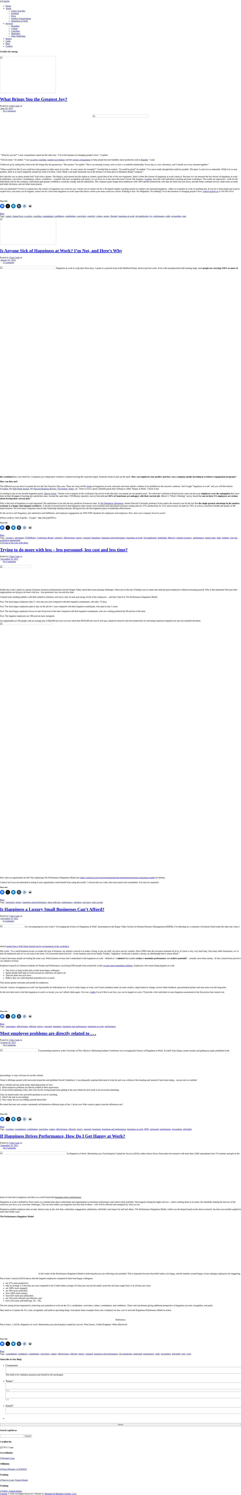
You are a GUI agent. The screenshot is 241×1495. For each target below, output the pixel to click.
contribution (70, 216)
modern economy (184, 538)
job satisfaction (142, 216)
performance (159, 216)
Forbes (5, 489)
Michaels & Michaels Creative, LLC (61, 1493)
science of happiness (82, 160)
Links (8, 41)
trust (184, 216)
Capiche (148, 179)
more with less (54, 902)
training (225, 538)
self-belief (187, 1129)
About (8, 8)
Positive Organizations (21, 18)
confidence (59, 216)
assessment (10, 1026)
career (8, 216)
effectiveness (69, 538)
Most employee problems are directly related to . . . (48, 1033)
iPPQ (146, 1129)
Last (7, 1399)
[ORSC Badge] (11, 1491)
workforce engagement (10, 540)
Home (8, 6)
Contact (9, 46)
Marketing (15, 33)
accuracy (10, 538)
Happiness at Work (19, 21)
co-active (28, 216)
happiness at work (126, 216)
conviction (81, 216)
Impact (9, 38)
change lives (17, 216)
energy (106, 216)
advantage (19, 538)
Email (10, 1405)
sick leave (86, 902)
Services (9, 23)
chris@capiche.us (210, 191)
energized (10, 902)
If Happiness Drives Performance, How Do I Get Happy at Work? (62, 1136)
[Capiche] (4, 1)
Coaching (15, 31)
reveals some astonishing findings (118, 965)
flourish (144, 160)
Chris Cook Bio (18, 11)
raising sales (210, 538)
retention (77, 902)
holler (93, 992)
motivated (154, 1129)
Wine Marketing (18, 36)
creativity (91, 216)
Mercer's (171, 538)
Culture (14, 28)
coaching (37, 216)
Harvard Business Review (44, 489)
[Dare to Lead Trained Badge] (14, 1480)
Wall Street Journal (21, 489)
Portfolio (15, 13)
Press (13, 16)
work (188, 1354)
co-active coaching (38, 160)
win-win (233, 538)
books (89, 486)
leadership (162, 538)
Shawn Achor (50, 493)
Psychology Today (66, 489)
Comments (12, 1365)
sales (219, 538)
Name (10, 1380)
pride (168, 216)
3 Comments (8, 262)
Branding (15, 26)
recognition (176, 216)
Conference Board (45, 538)
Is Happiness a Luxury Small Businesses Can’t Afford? (52, 909)
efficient (32, 1026)
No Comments (9, 111)
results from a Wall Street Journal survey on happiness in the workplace (37, 946)
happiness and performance (113, 538)
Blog (8, 43)
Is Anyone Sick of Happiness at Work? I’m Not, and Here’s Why (61, 250)
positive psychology (56, 160)
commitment (47, 216)
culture (99, 216)
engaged (87, 538)
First (7, 1390)
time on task (97, 902)
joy (151, 216)
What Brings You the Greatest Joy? (33, 99)
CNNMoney (30, 538)
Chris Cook (14, 106)
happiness (96, 538)
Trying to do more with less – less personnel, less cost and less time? (64, 549)
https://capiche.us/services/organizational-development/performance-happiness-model (117, 877)
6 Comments (8, 921)
